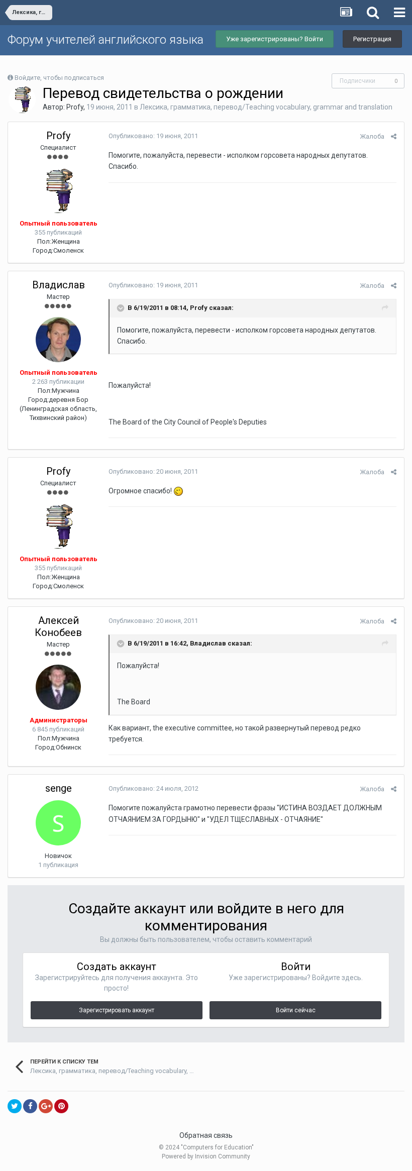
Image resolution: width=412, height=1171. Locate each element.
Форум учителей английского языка (105, 40)
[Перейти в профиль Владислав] (58, 339)
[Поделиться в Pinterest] (61, 1106)
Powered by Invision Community (206, 1156)
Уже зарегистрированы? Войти (274, 39)
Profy (74, 107)
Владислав (58, 285)
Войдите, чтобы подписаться (59, 77)
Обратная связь (206, 1135)
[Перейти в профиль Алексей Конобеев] (58, 687)
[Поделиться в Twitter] (15, 1106)
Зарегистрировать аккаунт (116, 1010)
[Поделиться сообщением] (393, 136)
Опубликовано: (153, 136)
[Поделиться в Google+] (46, 1106)
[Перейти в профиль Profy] (22, 99)
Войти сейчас (296, 1010)
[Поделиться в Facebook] (30, 1106)
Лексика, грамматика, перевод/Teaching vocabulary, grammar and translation (266, 107)
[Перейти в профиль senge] (58, 822)
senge (58, 788)
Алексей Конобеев (58, 626)
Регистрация (372, 39)
